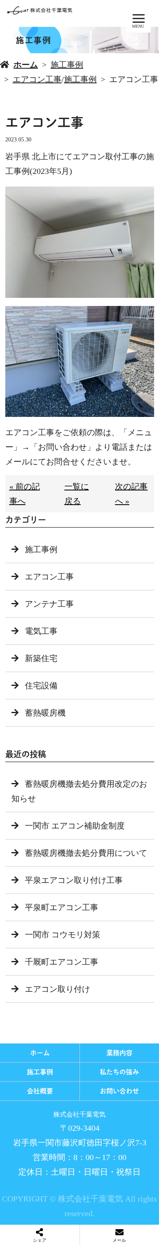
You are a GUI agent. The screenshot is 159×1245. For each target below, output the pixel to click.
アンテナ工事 (49, 603)
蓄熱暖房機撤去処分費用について (86, 852)
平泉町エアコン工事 (61, 907)
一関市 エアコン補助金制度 (75, 825)
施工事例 (67, 64)
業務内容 (119, 1053)
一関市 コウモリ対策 (62, 934)
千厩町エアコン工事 (61, 961)
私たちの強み (119, 1072)
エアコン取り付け (57, 989)
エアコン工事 (37, 79)
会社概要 (40, 1091)
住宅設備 (41, 685)
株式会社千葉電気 (79, 1114)
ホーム (25, 64)
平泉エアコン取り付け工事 (74, 880)
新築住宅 (41, 658)
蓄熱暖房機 (45, 712)
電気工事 (41, 631)
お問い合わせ (119, 1091)
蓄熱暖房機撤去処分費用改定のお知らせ (79, 791)
